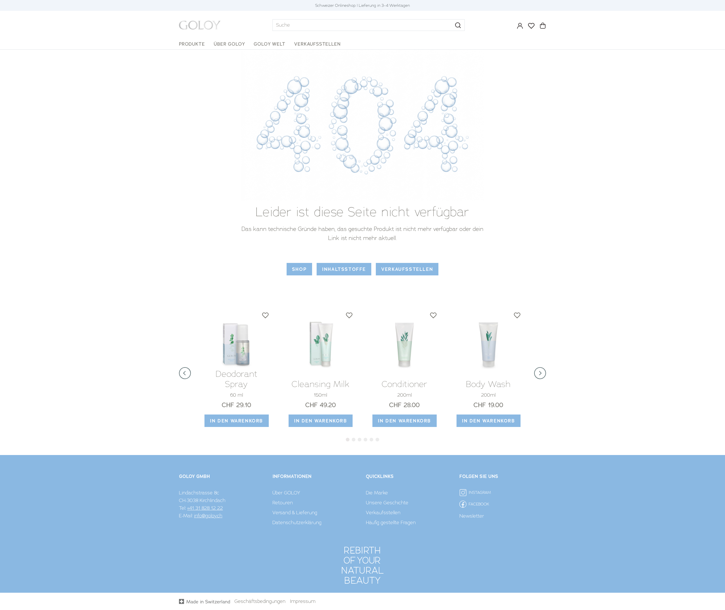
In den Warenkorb (236, 421)
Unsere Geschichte (387, 502)
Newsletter (471, 516)
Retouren (282, 502)
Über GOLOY (286, 493)
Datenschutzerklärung (296, 522)
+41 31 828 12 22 (205, 508)
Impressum (302, 601)
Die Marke (377, 493)
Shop (299, 269)
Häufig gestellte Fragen (391, 522)
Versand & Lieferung (294, 512)
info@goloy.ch (208, 515)
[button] (458, 25)
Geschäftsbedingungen (259, 601)
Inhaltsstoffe (344, 269)
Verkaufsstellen (407, 269)
